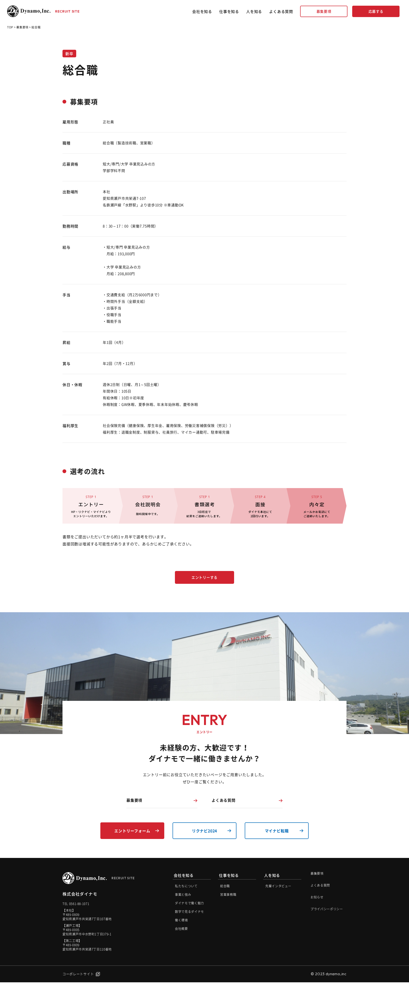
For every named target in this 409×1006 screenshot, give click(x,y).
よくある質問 (281, 11)
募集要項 (323, 11)
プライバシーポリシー (327, 908)
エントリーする (204, 577)
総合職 (225, 886)
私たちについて (186, 886)
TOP (10, 27)
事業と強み (183, 894)
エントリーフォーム (132, 831)
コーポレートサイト (78, 973)
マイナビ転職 (277, 831)
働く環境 (181, 920)
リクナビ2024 (204, 831)
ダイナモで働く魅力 (189, 903)
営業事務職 (228, 894)
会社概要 (181, 928)
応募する (376, 11)
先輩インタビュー (278, 886)
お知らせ (317, 897)
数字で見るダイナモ (189, 911)
